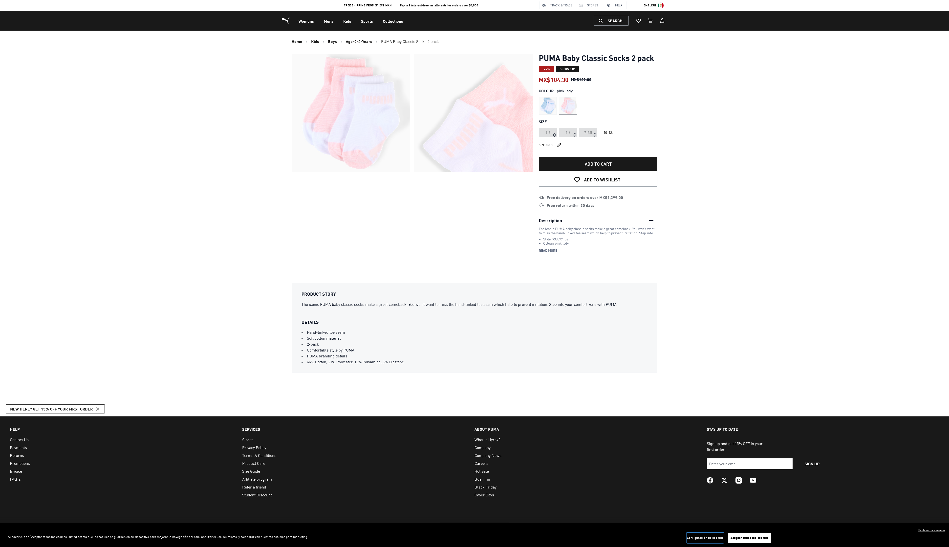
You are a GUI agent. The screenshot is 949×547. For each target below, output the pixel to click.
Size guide (546, 145)
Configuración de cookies (705, 538)
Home (297, 41)
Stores (592, 5)
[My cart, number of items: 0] (650, 21)
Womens (306, 21)
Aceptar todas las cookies (750, 538)
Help (619, 5)
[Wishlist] (639, 21)
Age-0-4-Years (359, 41)
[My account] (662, 21)
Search (615, 20)
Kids (347, 21)
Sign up (812, 463)
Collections (393, 21)
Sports (367, 21)
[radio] (548, 106)
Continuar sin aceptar (931, 530)
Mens (328, 21)
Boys (332, 41)
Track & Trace (561, 5)
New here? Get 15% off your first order (51, 409)
